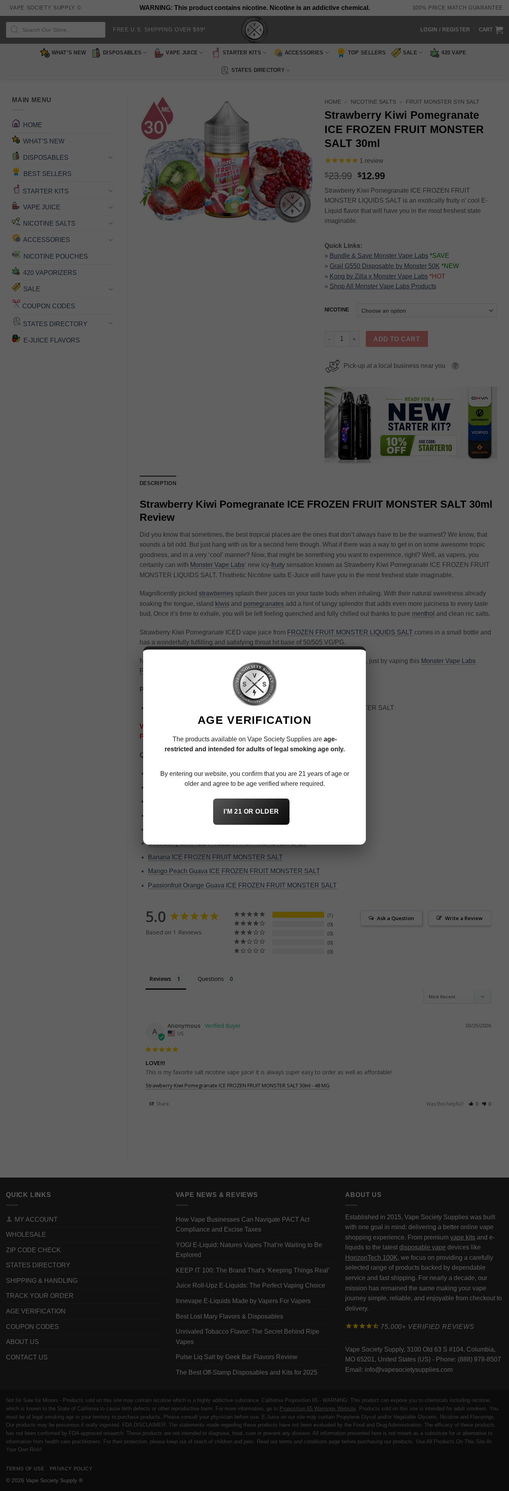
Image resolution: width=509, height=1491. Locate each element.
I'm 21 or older (251, 811)
